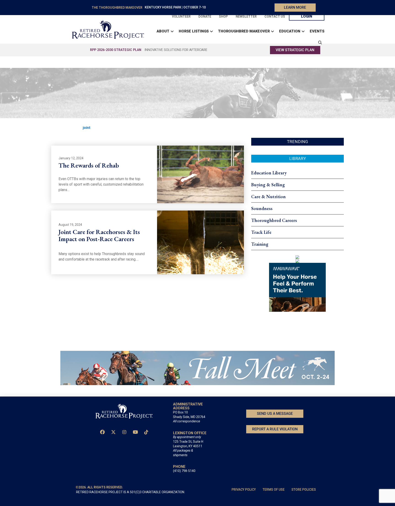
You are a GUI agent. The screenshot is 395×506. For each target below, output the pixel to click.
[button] (318, 42)
